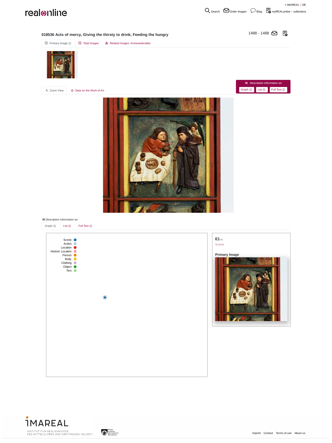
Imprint (256, 433)
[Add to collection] (285, 33)
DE (304, 4)
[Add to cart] (274, 33)
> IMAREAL (292, 4)
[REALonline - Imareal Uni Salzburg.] (55, 9)
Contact (268, 433)
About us (300, 433)
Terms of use (284, 433)
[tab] (58, 43)
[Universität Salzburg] (109, 432)
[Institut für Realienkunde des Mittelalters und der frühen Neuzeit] (59, 425)
